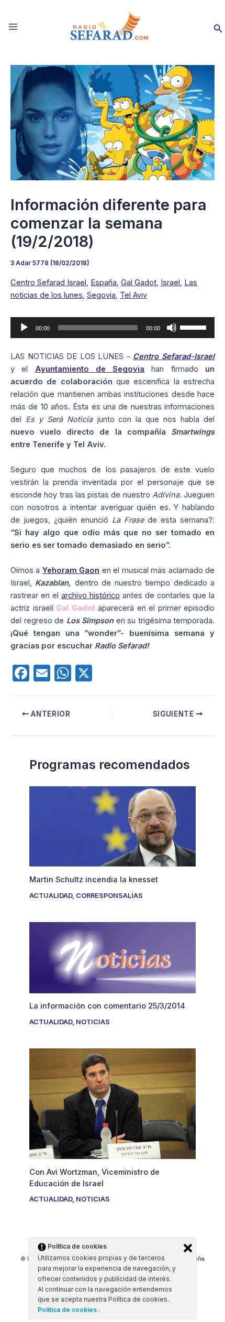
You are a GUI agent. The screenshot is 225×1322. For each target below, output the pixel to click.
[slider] (194, 326)
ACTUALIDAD (50, 896)
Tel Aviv (133, 295)
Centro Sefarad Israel (48, 282)
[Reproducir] (24, 327)
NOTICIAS (93, 1022)
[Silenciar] (171, 327)
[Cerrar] (188, 1248)
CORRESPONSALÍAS (109, 896)
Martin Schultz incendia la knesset (93, 879)
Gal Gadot (138, 282)
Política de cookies (68, 1310)
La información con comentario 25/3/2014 (107, 1006)
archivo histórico (90, 595)
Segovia (101, 295)
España (104, 282)
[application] (112, 327)
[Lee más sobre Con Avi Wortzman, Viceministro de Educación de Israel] (112, 1103)
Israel (170, 282)
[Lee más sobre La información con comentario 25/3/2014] (112, 957)
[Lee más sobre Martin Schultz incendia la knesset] (112, 826)
